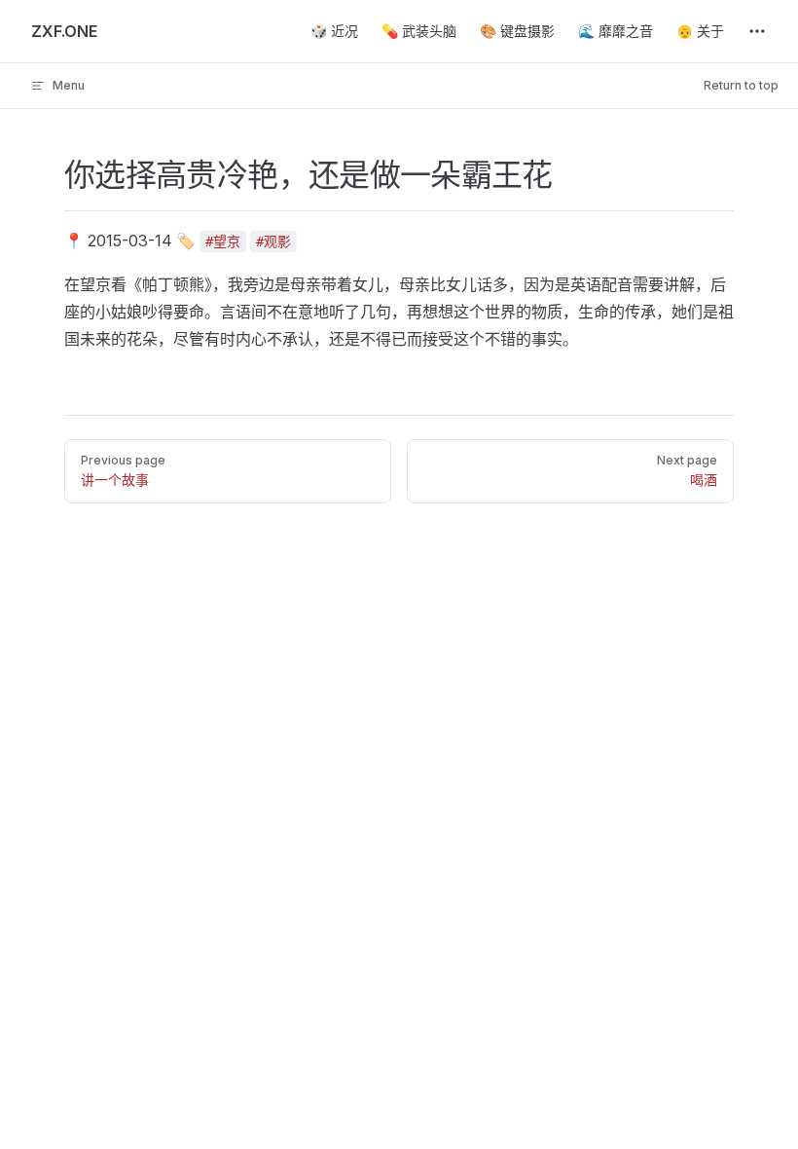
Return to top (741, 85)
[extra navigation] (757, 31)
